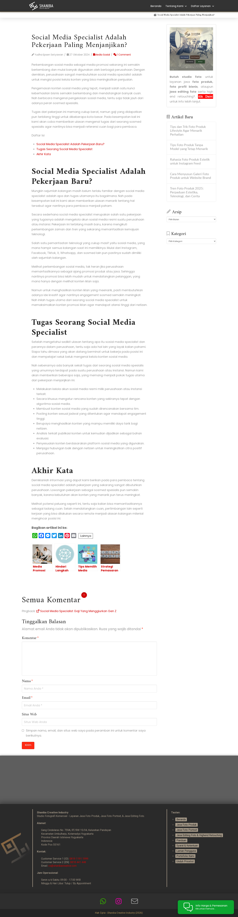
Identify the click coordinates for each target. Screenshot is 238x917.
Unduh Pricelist (185, 861)
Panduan (181, 840)
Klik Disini (205, 96)
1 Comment (123, 54)
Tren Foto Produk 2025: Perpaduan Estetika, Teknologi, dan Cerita (187, 192)
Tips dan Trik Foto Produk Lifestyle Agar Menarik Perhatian (188, 130)
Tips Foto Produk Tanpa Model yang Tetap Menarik (189, 147)
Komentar (30, 638)
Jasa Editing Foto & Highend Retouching (199, 835)
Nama (27, 681)
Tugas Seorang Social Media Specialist (64, 149)
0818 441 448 (78, 862)
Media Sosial (102, 54)
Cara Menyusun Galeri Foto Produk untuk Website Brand (190, 176)
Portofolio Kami (185, 856)
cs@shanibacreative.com (62, 865)
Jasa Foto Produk (186, 824)
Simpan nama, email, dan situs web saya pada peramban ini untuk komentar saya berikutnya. (86, 733)
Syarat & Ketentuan (187, 845)
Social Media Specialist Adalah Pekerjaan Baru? (70, 144)
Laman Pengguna (186, 850)
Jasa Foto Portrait (186, 829)
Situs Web (29, 715)
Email (27, 698)
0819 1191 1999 (78, 858)
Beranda (181, 819)
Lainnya (85, 536)
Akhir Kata (43, 154)
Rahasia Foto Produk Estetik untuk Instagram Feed (190, 161)
